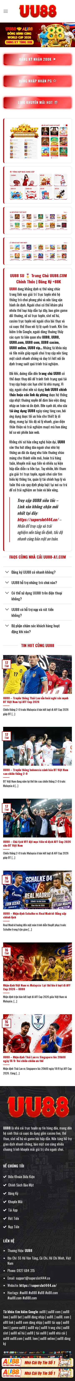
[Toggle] (7, 572)
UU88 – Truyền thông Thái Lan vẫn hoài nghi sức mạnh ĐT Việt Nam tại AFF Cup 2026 (35, 700)
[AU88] (37, 1362)
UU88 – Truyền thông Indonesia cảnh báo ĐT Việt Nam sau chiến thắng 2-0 (35, 771)
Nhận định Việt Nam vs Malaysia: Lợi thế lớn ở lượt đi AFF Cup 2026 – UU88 (37, 987)
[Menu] (5, 11)
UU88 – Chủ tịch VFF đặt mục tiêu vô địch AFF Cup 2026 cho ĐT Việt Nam (37, 843)
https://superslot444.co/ (37, 519)
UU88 (7, 1128)
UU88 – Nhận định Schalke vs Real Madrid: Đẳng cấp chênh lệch (34, 915)
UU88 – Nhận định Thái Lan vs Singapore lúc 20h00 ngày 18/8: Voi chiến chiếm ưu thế (34, 1059)
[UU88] (37, 11)
